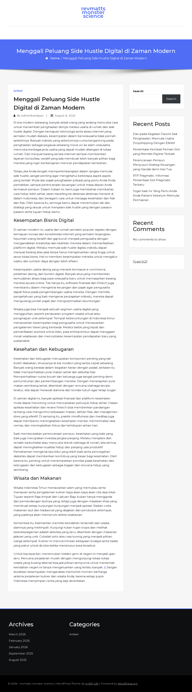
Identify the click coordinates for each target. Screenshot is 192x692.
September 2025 (21, 653)
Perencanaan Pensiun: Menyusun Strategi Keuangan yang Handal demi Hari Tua (154, 164)
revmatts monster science (93, 12)
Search (138, 91)
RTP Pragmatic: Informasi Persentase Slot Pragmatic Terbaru (152, 180)
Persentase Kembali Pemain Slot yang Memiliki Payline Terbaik (156, 152)
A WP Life (92, 683)
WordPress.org (127, 683)
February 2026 (19, 640)
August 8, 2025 (65, 115)
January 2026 (18, 647)
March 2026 (17, 634)
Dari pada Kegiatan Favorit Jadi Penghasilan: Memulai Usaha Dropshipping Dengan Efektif (155, 138)
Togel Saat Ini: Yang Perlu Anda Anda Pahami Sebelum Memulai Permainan (156, 195)
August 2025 (18, 660)
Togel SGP (140, 261)
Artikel (18, 91)
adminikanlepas (32, 115)
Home (55, 58)
